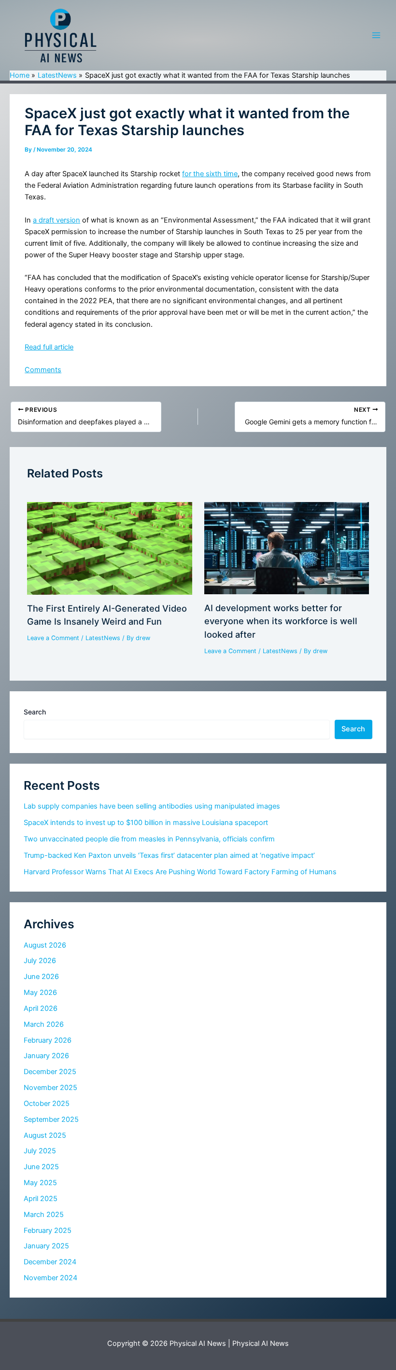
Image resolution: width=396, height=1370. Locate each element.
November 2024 (50, 1277)
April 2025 (40, 1198)
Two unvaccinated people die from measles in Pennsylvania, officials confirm (149, 839)
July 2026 (40, 960)
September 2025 (51, 1119)
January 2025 (46, 1246)
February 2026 (47, 1040)
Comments (43, 369)
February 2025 (47, 1230)
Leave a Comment (53, 638)
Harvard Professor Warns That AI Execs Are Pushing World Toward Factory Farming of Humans (180, 871)
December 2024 (50, 1262)
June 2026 (41, 976)
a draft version (56, 220)
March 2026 (44, 1024)
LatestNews (102, 638)
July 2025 (40, 1150)
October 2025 (47, 1103)
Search (35, 712)
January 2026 (46, 1055)
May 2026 (40, 992)
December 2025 (50, 1071)
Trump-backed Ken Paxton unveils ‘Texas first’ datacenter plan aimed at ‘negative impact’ (169, 855)
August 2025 (45, 1135)
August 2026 (45, 945)
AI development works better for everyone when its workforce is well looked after (280, 621)
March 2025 (44, 1214)
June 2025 (41, 1166)
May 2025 (40, 1182)
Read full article (49, 347)
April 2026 (40, 1008)
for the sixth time (210, 173)
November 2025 (50, 1087)
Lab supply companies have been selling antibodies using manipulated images (152, 806)
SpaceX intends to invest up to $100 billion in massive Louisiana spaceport (146, 822)
